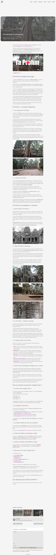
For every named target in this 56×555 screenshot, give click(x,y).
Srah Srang (15, 354)
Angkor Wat (19, 46)
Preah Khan (27, 329)
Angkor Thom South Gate (38, 523)
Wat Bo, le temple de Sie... (17, 523)
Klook (28, 371)
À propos (49, 1)
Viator (22, 371)
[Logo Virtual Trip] (1, 1)
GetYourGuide (15, 371)
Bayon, (18, 325)
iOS (34, 436)
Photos (45, 1)
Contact (53, 1)
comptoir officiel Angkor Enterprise (21, 411)
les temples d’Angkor (19, 455)
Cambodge (20, 37)
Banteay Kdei (15, 350)
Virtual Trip (5, 38)
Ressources (40, 1)
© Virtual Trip (28, 554)
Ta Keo (14, 346)
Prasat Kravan (16, 361)
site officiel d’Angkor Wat (35, 475)
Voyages (35, 1)
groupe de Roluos (22, 459)
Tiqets (19, 371)
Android (30, 436)
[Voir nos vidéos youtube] (54, 554)
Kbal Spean (16, 460)
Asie (9, 38)
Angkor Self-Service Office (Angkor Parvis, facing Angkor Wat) (25, 414)
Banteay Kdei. (33, 329)
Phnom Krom (16, 456)
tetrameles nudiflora (31, 90)
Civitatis (24, 371)
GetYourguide (21, 430)
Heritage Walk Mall (17, 415)
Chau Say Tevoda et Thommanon (19, 358)
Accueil (31, 1)
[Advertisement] (28, 10)
